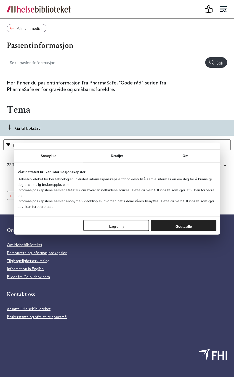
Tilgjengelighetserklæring (28, 260)
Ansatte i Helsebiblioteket (29, 308)
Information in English (25, 268)
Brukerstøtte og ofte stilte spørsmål (37, 316)
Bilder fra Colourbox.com (28, 276)
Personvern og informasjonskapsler (37, 252)
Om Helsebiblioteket (24, 244)
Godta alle (184, 226)
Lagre (113, 226)
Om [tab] (185, 155)
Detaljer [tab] (117, 155)
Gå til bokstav (27, 128)
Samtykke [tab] (48, 155)
